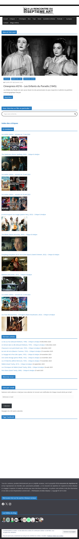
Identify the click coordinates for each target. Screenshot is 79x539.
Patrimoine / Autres (29, 79)
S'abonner (7, 406)
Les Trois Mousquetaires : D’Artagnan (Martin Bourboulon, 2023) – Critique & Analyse (28, 315)
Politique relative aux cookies (55, 536)
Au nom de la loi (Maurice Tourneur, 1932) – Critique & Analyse (21, 351)
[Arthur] (24, 520)
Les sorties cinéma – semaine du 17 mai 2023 (16, 134)
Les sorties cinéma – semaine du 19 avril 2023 (16, 174)
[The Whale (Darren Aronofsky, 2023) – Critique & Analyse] (14, 243)
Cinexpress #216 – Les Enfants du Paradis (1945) (29, 86)
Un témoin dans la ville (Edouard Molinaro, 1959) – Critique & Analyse (23, 345)
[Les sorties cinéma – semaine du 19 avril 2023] (14, 183)
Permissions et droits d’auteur (41, 491)
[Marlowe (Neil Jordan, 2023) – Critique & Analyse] (14, 284)
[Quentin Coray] (16, 520)
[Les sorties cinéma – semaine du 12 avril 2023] (14, 304)
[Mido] (12, 520)
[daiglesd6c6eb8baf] (8, 520)
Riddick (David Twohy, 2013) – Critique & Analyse (17, 364)
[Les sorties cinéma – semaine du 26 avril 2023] (14, 203)
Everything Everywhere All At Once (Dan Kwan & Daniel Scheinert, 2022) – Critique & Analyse (30, 254)
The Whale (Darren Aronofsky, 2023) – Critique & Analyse (19, 234)
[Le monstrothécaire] (33, 520)
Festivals (59, 19)
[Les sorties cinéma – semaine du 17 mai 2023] (14, 143)
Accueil (5, 19)
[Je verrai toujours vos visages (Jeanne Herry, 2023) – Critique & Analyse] (14, 223)
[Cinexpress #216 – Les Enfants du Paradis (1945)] (39, 56)
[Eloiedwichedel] (37, 520)
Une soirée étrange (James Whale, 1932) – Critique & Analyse (21, 358)
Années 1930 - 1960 (17, 79)
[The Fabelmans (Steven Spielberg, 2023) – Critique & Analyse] (14, 163)
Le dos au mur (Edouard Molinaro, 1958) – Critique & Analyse (21, 342)
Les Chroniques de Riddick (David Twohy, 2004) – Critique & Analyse (23, 367)
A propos (69, 19)
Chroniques (22, 19)
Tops (34, 19)
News (39, 19)
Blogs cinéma (14, 23)
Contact (5, 23)
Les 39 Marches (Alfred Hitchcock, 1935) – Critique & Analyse (21, 361)
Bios (29, 19)
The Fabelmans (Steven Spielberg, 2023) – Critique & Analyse (21, 154)
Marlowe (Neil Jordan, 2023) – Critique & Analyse (17, 275)
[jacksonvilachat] (20, 520)
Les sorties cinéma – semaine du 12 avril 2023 (16, 295)
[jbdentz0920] (28, 520)
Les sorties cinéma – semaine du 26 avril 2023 (16, 194)
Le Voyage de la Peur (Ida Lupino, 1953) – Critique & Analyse (20, 354)
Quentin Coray (19, 82)
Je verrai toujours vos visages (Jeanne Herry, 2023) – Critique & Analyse (24, 214)
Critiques (12, 19)
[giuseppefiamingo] (4, 520)
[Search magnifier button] (75, 114)
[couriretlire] (41, 520)
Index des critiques (10, 123)
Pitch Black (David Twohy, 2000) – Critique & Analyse (18, 370)
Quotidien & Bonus (49, 19)
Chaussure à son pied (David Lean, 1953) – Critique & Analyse (21, 348)
